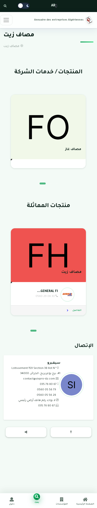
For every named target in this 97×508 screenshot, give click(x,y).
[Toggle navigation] (6, 20)
